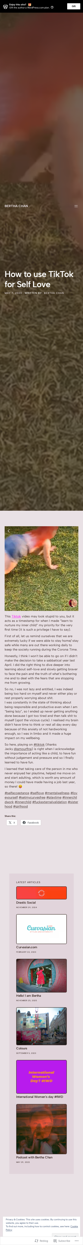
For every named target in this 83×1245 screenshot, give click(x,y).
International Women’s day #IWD (39, 1097)
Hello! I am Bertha (28, 995)
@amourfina (23, 749)
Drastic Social (26, 902)
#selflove (37, 793)
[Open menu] (76, 206)
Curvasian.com (26, 947)
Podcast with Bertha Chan (34, 1157)
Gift (74, 6)
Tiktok (16, 616)
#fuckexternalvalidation (49, 802)
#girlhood (20, 806)
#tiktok (39, 744)
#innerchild (23, 802)
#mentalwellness (57, 793)
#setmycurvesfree (32, 797)
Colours (21, 1048)
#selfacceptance (17, 793)
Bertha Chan (16, 206)
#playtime (53, 797)
